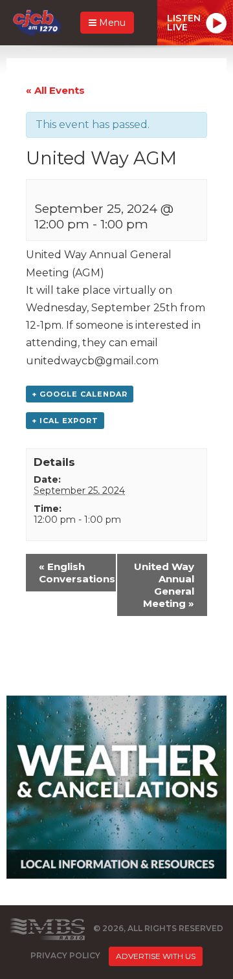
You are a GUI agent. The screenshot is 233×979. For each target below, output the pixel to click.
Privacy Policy (65, 955)
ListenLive (184, 22)
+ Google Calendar (80, 394)
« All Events (55, 90)
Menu (111, 22)
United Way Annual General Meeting (164, 585)
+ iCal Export (65, 420)
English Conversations (77, 572)
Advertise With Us (155, 956)
